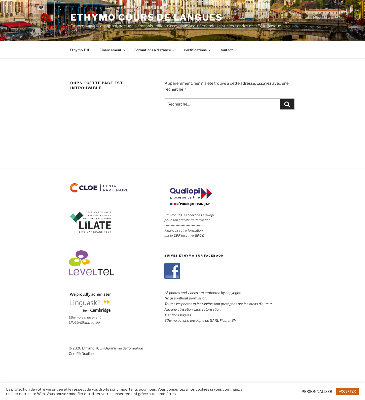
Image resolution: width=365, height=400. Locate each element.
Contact (226, 50)
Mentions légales (177, 315)
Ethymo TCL (80, 50)
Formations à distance (152, 50)
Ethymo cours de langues (146, 17)
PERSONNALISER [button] (317, 391)
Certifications (195, 50)
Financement (110, 50)
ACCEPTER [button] (347, 391)
